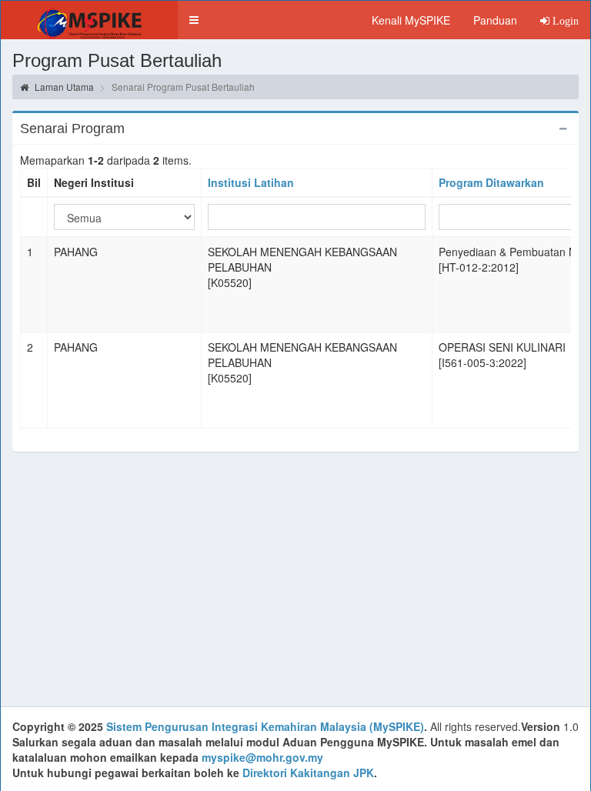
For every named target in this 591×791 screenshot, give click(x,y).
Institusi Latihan (251, 182)
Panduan (495, 20)
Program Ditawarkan (491, 182)
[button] (194, 20)
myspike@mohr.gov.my (262, 757)
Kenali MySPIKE (411, 20)
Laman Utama (63, 86)
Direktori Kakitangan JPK (308, 772)
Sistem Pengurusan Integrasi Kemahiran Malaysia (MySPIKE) (265, 726)
